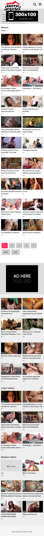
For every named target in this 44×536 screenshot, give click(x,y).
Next (5, 252)
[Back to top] (40, 531)
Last (15, 252)
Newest (3, 31)
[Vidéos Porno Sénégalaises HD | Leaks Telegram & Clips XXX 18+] (12, 7)
